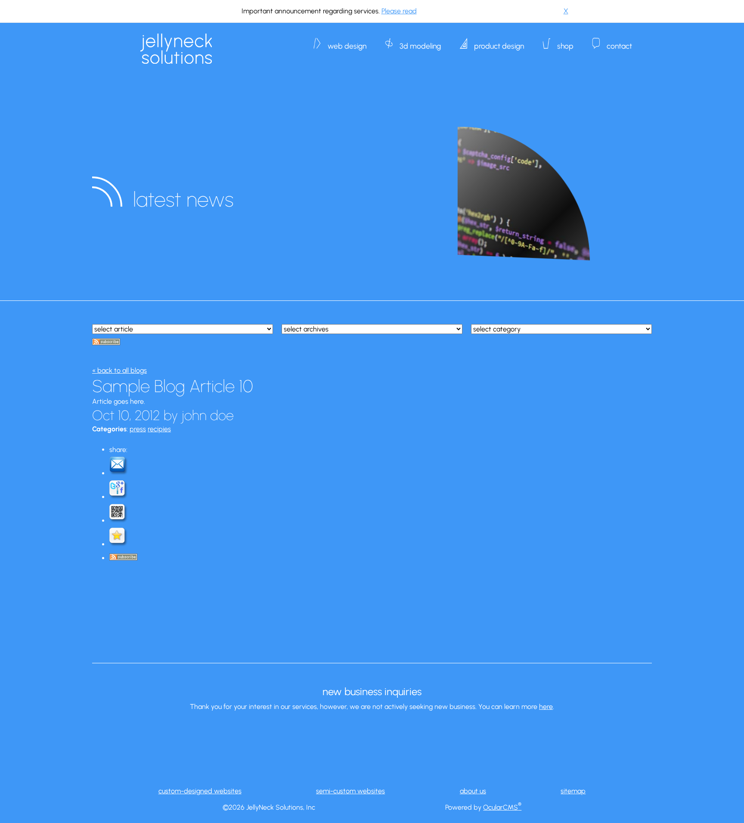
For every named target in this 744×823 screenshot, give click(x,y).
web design (347, 41)
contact (619, 41)
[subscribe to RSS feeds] (106, 343)
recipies (159, 429)
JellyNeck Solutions (176, 49)
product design (499, 41)
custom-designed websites (200, 791)
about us (473, 791)
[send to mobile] (118, 521)
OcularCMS (502, 807)
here (546, 706)
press (138, 429)
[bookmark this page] (118, 544)
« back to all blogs (119, 370)
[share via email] (118, 473)
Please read (399, 11)
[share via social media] (118, 497)
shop (565, 41)
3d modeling (420, 41)
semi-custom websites (350, 791)
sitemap (573, 791)
